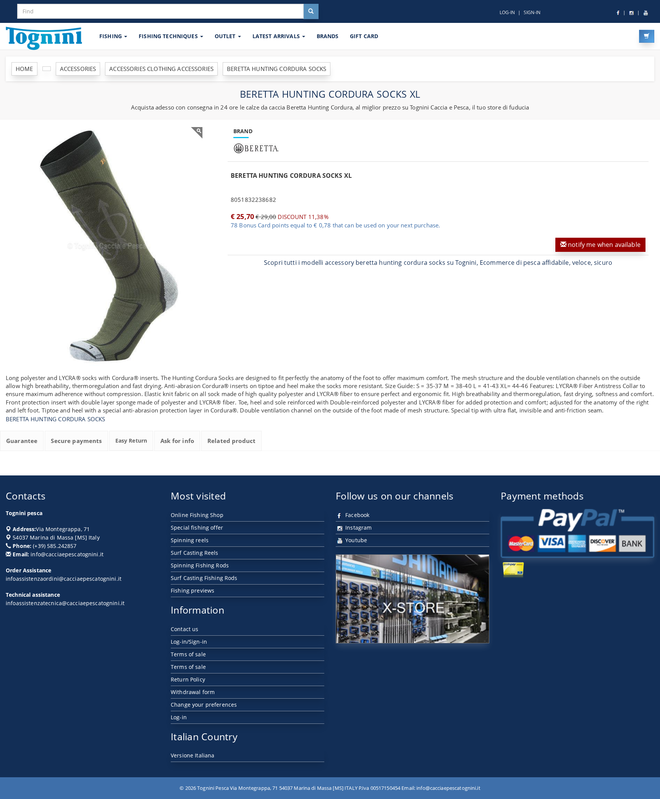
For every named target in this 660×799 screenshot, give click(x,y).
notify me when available (603, 244)
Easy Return (131, 440)
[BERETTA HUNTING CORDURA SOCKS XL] (106, 246)
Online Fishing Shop (197, 515)
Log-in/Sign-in (189, 641)
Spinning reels (190, 540)
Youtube (355, 540)
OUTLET (226, 36)
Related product (231, 441)
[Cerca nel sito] (311, 11)
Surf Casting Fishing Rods (204, 578)
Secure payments (76, 441)
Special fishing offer (197, 527)
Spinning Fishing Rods (200, 565)
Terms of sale (188, 654)
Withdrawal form (193, 692)
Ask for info (177, 441)
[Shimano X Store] (412, 598)
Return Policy (188, 679)
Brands (327, 36)
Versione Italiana (192, 755)
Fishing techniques (169, 36)
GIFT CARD (364, 36)
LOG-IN (507, 12)
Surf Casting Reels (194, 552)
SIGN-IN (532, 12)
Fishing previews (192, 590)
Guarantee (21, 441)
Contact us (184, 629)
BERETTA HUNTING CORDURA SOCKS (55, 419)
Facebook (356, 515)
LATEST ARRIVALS (276, 36)
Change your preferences (204, 704)
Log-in (179, 717)
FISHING (111, 36)
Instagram (358, 527)
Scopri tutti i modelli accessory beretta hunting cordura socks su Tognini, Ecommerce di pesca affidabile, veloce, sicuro (438, 262)
